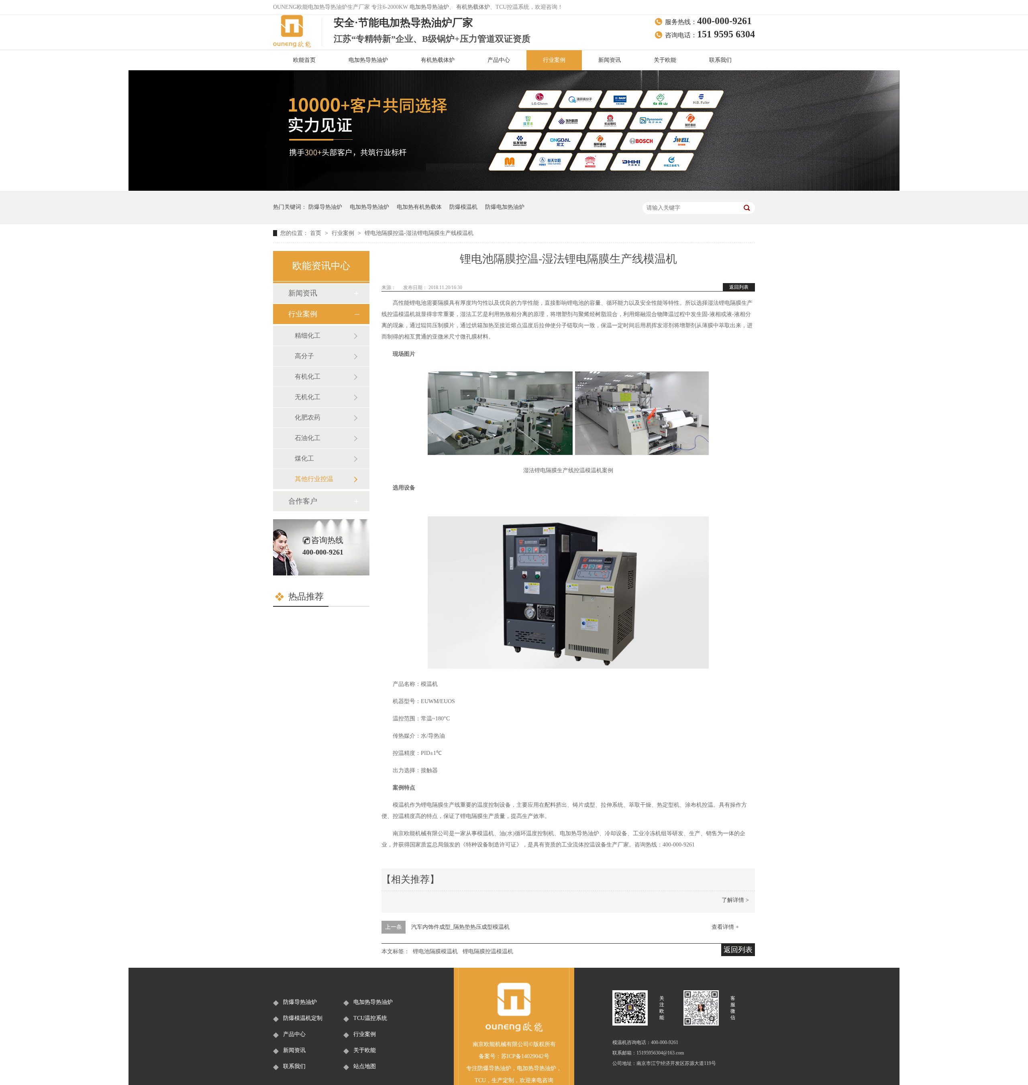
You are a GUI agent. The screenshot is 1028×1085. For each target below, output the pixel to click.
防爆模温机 (463, 207)
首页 (316, 233)
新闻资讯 (609, 60)
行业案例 (554, 60)
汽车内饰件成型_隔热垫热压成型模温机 (460, 927)
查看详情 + (725, 927)
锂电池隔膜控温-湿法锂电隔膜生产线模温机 (419, 233)
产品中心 (498, 60)
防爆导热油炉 (325, 207)
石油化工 (307, 437)
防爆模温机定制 (302, 1018)
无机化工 (307, 397)
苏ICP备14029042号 (525, 1056)
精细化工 (307, 335)
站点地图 (364, 1066)
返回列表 (739, 287)
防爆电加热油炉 (504, 207)
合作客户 (302, 501)
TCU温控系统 (370, 1018)
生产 (497, 1080)
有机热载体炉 (473, 7)
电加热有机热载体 (419, 207)
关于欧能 (665, 60)
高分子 (304, 356)
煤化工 (304, 458)
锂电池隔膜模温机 (435, 951)
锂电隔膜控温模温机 (488, 951)
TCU (480, 1080)
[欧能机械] (514, 1031)
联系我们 (720, 60)
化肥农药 (307, 417)
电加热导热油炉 (429, 7)
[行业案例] (514, 189)
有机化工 (307, 376)
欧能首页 (304, 60)
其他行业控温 (314, 478)
